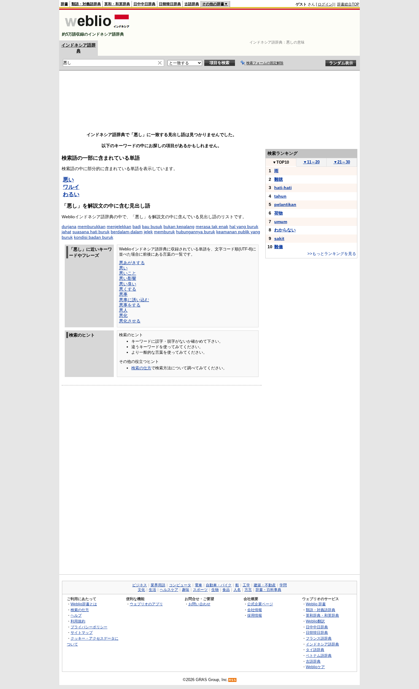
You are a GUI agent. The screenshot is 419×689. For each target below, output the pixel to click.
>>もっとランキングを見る (331, 253)
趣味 (185, 590)
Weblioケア (315, 667)
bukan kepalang (178, 226)
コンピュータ (180, 585)
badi (137, 226)
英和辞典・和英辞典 (322, 615)
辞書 (64, 4)
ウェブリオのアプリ (146, 604)
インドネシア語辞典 (322, 644)
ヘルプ (76, 615)
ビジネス (139, 585)
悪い (68, 180)
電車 (198, 585)
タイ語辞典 (315, 650)
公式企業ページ (260, 604)
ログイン (325, 4)
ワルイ (71, 187)
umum (280, 221)
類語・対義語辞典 (86, 4)
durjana (69, 226)
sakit (279, 238)
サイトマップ (82, 632)
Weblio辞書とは (84, 604)
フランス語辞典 (319, 638)
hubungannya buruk (195, 231)
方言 (248, 590)
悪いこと (127, 273)
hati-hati (283, 187)
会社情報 (254, 610)
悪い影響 (127, 278)
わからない (285, 229)
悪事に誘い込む (134, 299)
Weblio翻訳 (315, 621)
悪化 (123, 315)
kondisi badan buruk (93, 237)
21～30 (341, 162)
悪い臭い (127, 283)
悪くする (127, 289)
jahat (66, 231)
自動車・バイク (219, 585)
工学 (246, 585)
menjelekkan (119, 226)
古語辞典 (191, 4)
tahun (280, 196)
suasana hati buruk (91, 231)
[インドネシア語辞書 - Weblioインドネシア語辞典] (96, 29)
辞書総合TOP (348, 4)
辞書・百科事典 (268, 590)
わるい (71, 194)
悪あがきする (132, 262)
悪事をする (129, 305)
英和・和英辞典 (117, 4)
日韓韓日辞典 (170, 4)
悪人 (123, 310)
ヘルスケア (169, 590)
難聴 (278, 179)
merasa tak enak (212, 226)
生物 (215, 590)
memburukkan (92, 226)
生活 (152, 590)
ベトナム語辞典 (319, 655)
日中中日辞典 (144, 4)
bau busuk (152, 226)
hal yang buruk (243, 226)
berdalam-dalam (127, 231)
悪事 (123, 294)
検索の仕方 (141, 368)
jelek (148, 231)
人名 (237, 590)
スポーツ (200, 590)
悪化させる (129, 320)
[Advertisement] (247, 25)
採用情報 (254, 615)
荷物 (278, 213)
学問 (283, 585)
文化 (141, 590)
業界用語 (158, 585)
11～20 (311, 162)
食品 (226, 590)
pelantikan (285, 204)
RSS (232, 680)
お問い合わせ (199, 604)
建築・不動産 (265, 585)
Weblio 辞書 (316, 604)
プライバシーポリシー (89, 627)
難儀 (278, 246)
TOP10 (280, 162)
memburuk (164, 231)
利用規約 (78, 621)
